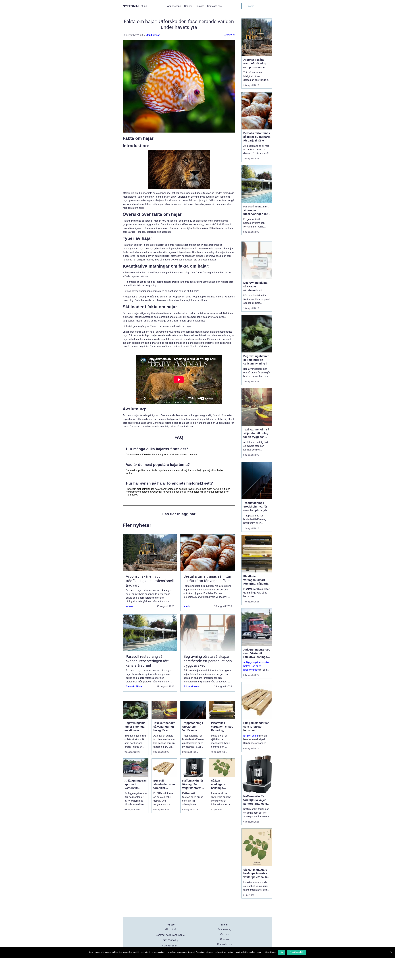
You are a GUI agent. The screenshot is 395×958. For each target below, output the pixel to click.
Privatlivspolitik (297, 952)
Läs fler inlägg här (178, 514)
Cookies (199, 6)
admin (129, 606)
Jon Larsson (153, 35)
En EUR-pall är (251, 735)
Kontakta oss (214, 6)
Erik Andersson (191, 686)
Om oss (188, 6)
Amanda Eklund (134, 686)
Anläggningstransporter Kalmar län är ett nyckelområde (256, 666)
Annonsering (174, 6)
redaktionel (229, 34)
